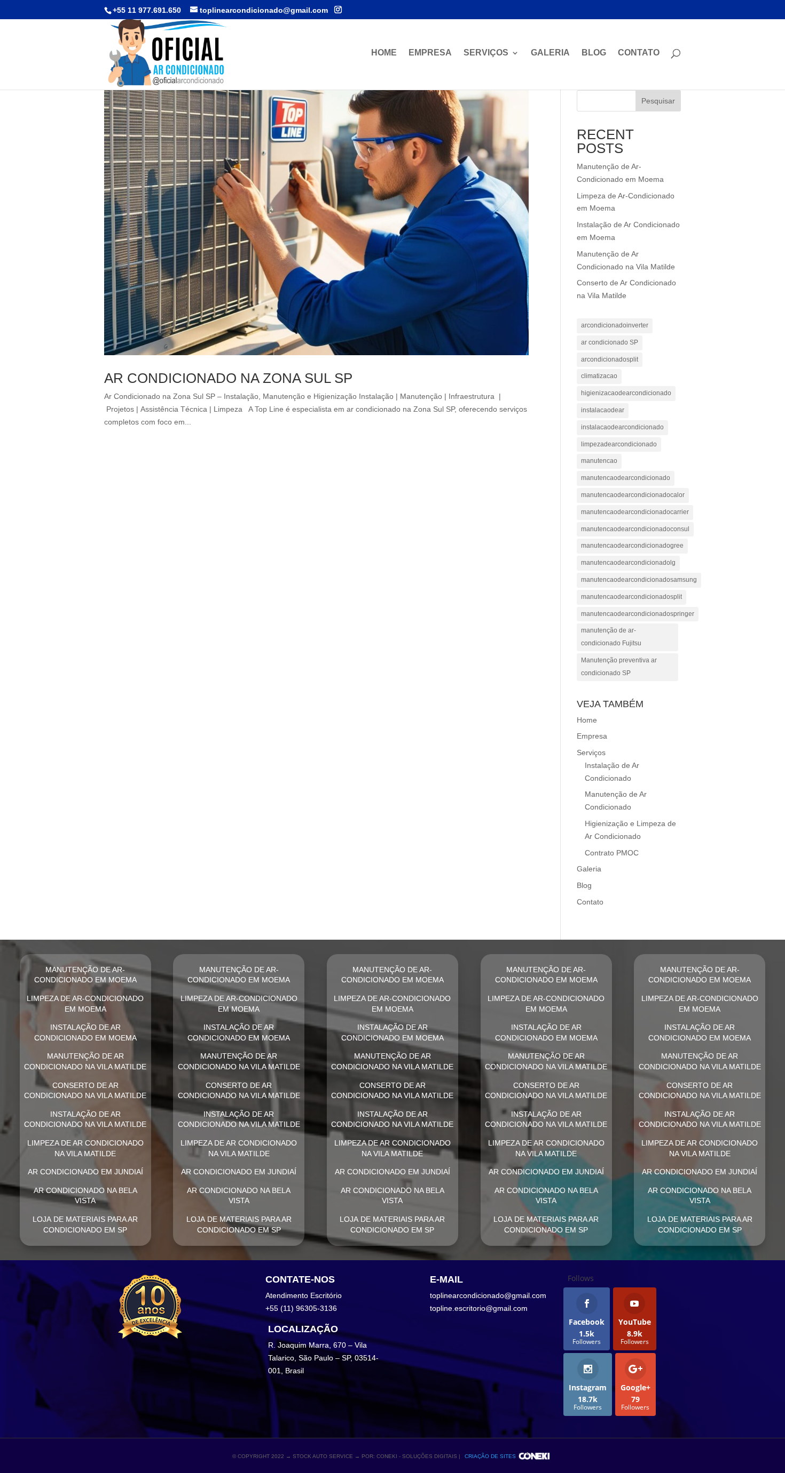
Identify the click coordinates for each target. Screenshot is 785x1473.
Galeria (550, 53)
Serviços (486, 53)
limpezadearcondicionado (619, 444)
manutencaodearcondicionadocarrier (635, 512)
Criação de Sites (490, 1456)
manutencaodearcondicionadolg (628, 562)
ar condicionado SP (609, 342)
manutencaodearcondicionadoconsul (635, 529)
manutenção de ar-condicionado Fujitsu (611, 637)
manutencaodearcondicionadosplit (631, 597)
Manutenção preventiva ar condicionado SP (619, 667)
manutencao (599, 461)
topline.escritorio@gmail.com (479, 1308)
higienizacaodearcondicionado (626, 393)
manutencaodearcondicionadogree (632, 545)
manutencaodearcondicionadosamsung (639, 579)
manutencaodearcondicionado (625, 478)
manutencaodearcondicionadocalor (633, 495)
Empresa (430, 53)
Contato (639, 53)
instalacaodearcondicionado (622, 427)
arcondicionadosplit (609, 359)
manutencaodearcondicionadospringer (637, 614)
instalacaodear (602, 410)
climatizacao (599, 376)
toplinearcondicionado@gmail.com (488, 1295)
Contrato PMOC (612, 852)
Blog (594, 53)
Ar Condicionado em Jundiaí (85, 1171)
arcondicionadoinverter (614, 325)
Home (384, 53)
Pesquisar (658, 101)
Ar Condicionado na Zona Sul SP (228, 378)
